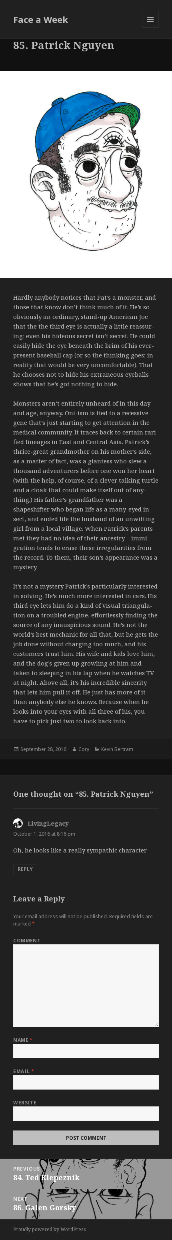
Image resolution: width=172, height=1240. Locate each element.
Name (23, 1040)
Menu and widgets (150, 27)
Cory (83, 749)
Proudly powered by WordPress (49, 1229)
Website (24, 1102)
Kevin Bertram (117, 749)
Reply (25, 869)
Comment (26, 940)
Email (23, 1071)
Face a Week (40, 19)
